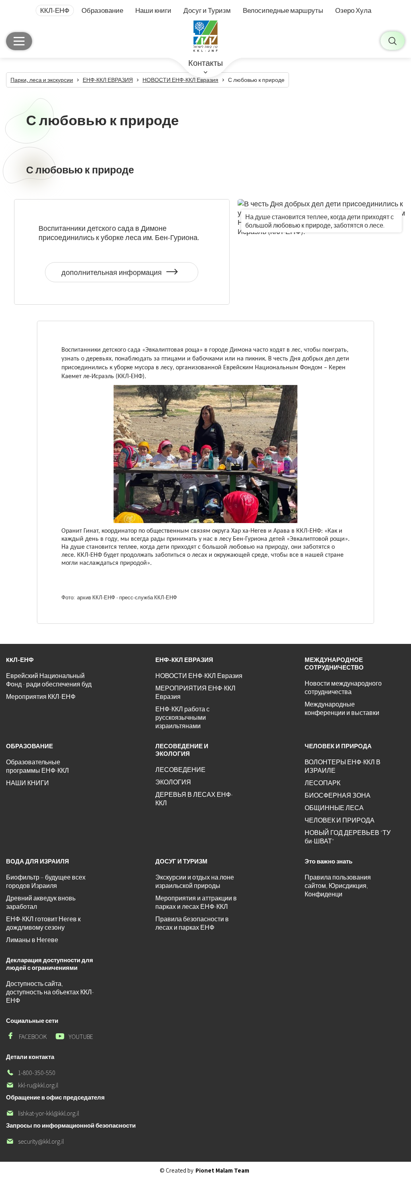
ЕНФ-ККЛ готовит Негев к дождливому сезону (43, 923)
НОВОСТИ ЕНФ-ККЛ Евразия (198, 676)
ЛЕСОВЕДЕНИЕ (180, 770)
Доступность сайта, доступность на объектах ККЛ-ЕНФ (50, 992)
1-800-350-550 (30, 1073)
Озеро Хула (353, 10)
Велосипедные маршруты (283, 10)
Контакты (205, 63)
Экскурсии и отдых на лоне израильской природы (194, 881)
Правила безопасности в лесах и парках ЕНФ (192, 923)
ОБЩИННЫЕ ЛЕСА (334, 808)
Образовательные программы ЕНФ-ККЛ (37, 766)
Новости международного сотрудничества (343, 687)
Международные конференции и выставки (342, 708)
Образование (102, 10)
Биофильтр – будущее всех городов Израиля (45, 881)
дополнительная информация (111, 275)
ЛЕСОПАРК (322, 783)
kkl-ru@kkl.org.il (32, 1085)
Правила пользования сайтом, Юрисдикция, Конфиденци (338, 885)
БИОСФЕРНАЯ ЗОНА (337, 795)
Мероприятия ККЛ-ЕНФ (40, 696)
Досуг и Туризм (207, 10)
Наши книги (153, 10)
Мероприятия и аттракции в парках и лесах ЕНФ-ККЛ (196, 902)
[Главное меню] (19, 41)
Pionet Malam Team (222, 1170)
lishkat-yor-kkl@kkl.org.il (42, 1113)
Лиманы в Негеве (32, 940)
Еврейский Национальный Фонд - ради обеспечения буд (49, 680)
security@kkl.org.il (35, 1141)
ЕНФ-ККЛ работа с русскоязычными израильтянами (182, 717)
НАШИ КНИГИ (27, 783)
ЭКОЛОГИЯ (173, 782)
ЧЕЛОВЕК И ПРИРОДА (339, 820)
